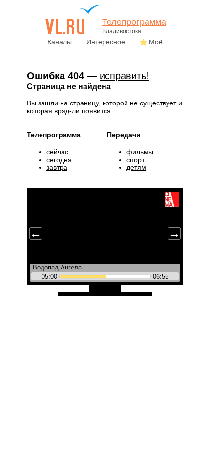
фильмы (139, 152)
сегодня (59, 160)
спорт (135, 160)
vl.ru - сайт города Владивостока (73, 19)
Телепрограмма (54, 135)
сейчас (57, 152)
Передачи (124, 135)
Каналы (59, 42)
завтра (56, 167)
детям (136, 167)
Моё (156, 42)
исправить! (124, 75)
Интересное (105, 42)
